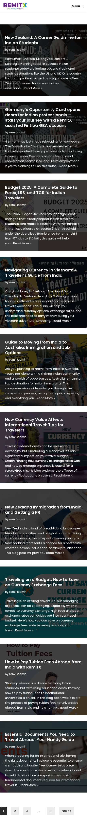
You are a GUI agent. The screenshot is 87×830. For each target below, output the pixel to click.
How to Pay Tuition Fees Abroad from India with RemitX (43, 664)
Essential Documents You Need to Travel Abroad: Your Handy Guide (40, 736)
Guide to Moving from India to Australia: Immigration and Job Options (37, 347)
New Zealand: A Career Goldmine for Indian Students (43, 40)
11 (51, 811)
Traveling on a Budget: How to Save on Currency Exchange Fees (42, 582)
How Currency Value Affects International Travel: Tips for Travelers (34, 425)
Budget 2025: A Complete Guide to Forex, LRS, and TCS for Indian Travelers (41, 192)
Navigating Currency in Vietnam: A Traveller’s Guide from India (41, 272)
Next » (66, 811)
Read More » (33, 88)
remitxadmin (17, 50)
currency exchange (49, 461)
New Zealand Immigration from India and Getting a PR (43, 509)
